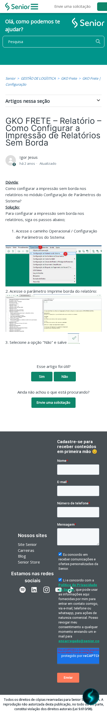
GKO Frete (69, 78)
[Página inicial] (17, 7)
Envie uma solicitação (72, 6)
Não (65, 376)
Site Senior (27, 544)
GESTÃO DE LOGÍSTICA (38, 78)
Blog (22, 556)
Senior (10, 78)
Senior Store (29, 562)
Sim (42, 376)
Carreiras (26, 550)
